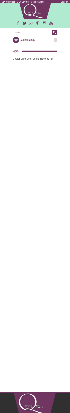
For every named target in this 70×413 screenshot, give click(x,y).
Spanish (64, 1)
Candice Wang (38, 1)
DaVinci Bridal (8, 1)
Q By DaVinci (23, 1)
